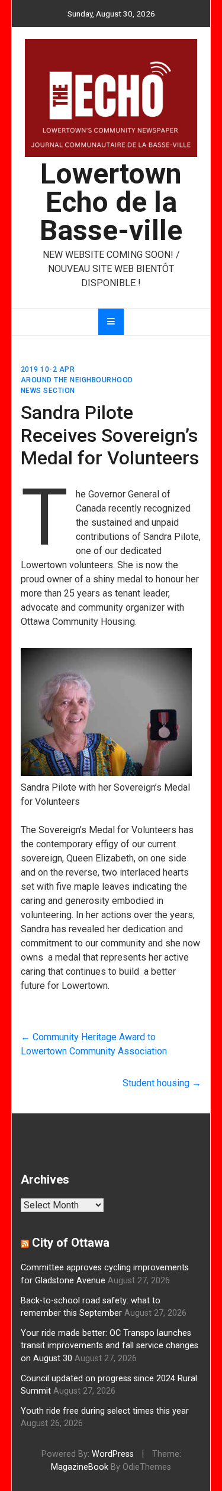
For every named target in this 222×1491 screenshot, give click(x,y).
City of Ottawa (71, 1243)
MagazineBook (79, 1467)
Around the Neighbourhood (77, 380)
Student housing (162, 1083)
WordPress (113, 1454)
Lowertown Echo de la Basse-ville (111, 202)
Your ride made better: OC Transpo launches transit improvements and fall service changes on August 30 (109, 1346)
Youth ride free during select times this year (105, 1411)
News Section (48, 390)
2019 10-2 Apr (48, 369)
